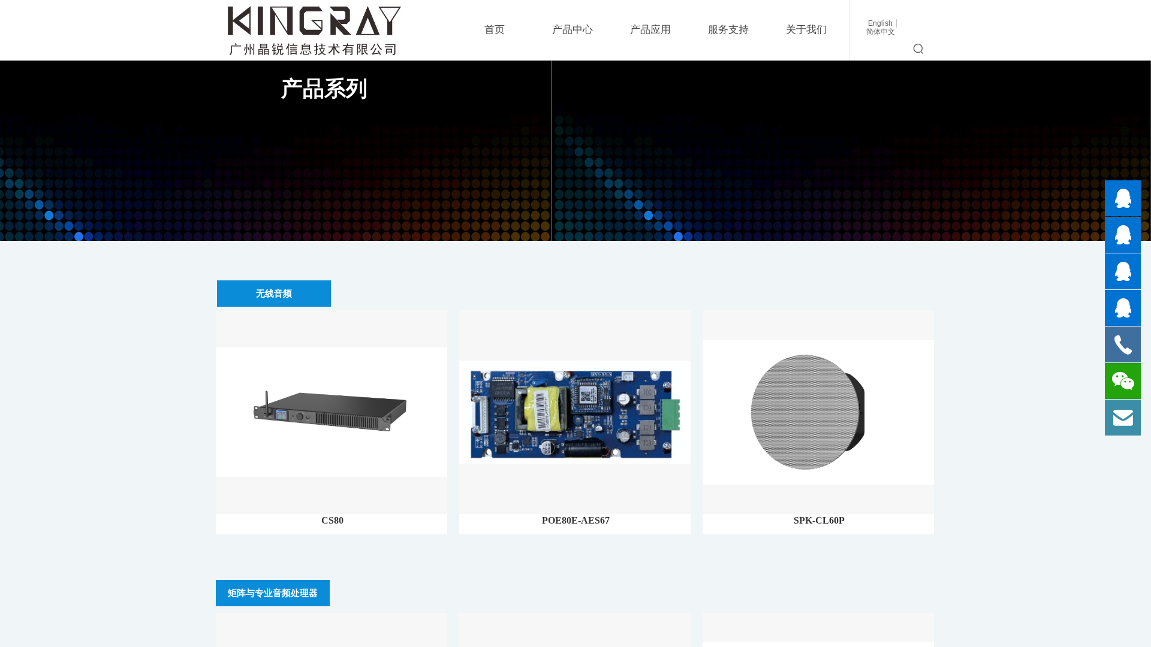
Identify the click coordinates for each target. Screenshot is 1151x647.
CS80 (332, 520)
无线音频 (274, 293)
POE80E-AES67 (576, 520)
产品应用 (650, 29)
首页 (494, 29)
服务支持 (728, 29)
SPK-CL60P (819, 520)
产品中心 (572, 29)
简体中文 (880, 32)
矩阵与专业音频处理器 (273, 593)
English (880, 23)
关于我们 (806, 29)
